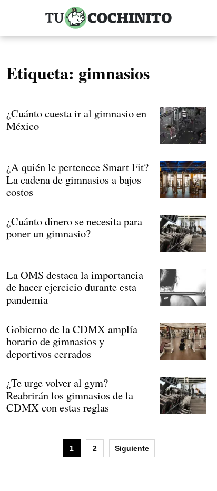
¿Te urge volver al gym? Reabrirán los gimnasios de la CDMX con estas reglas (69, 395)
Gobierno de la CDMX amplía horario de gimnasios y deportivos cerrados (71, 341)
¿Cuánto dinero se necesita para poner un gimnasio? (74, 227)
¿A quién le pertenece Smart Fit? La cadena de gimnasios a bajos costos (77, 179)
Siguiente (132, 448)
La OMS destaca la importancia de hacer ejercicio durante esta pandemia (74, 287)
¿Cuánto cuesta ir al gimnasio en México (76, 119)
